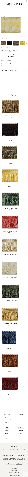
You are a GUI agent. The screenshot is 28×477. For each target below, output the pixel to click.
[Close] (26, 1)
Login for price (10, 56)
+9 (27, 43)
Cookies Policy (14, 470)
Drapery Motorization (7, 419)
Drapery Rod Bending (7, 417)
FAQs (7, 438)
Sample (10, 65)
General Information (21, 438)
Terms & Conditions (14, 472)
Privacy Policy (14, 468)
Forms (21, 433)
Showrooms (7, 433)
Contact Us (7, 430)
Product (4, 65)
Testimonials (21, 419)
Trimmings (8, 7)
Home (2, 7)
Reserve (16, 65)
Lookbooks (21, 430)
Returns (7, 436)
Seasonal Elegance (17, 7)
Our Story (21, 417)
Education (21, 436)
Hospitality (7, 422)
